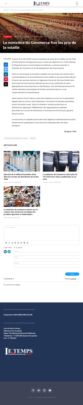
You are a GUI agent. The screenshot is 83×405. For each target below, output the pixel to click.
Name (16, 251)
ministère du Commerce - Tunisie (16, 138)
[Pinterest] (6, 79)
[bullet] (21, 242)
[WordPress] (9, 251)
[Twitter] (6, 69)
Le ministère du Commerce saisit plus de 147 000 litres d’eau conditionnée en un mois (60, 176)
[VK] (5, 251)
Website (16, 263)
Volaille (32, 138)
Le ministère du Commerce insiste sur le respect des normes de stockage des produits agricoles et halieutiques (21, 212)
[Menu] (6, 3)
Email (16, 257)
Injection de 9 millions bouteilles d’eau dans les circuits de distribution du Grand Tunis (21, 176)
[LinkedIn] (6, 74)
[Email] (6, 84)
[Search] (77, 3)
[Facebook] (6, 64)
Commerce (7, 36)
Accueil (6, 10)
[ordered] (18, 242)
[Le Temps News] (41, 3)
